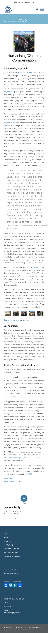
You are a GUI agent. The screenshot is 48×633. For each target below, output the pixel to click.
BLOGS (7, 17)
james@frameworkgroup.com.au (16, 458)
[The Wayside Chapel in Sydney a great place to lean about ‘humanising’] (40, 313)
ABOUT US (7, 541)
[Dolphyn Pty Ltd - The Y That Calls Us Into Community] (20, 9)
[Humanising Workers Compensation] (8, 313)
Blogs (25, 65)
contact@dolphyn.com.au (12, 613)
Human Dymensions (11, 573)
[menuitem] (35, 9)
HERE (30, 474)
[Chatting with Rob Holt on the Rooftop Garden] (32, 313)
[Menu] (41, 9)
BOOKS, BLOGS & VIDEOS (12, 556)
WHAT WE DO (8, 545)
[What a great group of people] (24, 41)
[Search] (35, 9)
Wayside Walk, (9, 122)
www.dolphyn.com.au (12, 481)
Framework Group (24, 72)
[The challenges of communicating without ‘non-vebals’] (16, 313)
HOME (6, 537)
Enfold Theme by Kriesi (28, 630)
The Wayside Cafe (37, 267)
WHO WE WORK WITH (11, 552)
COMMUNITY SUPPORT (11, 549)
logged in (16, 518)
